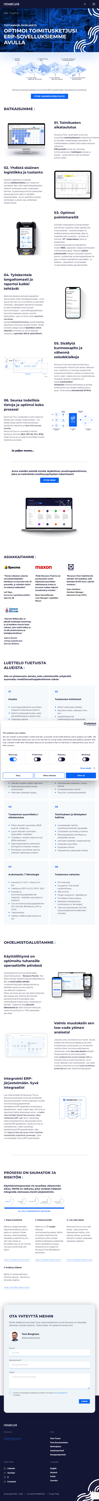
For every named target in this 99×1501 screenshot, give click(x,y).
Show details (85, 768)
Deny (18, 775)
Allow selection (49, 775)
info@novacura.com (12, 1438)
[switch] (35, 758)
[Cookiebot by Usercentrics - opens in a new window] (85, 724)
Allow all (81, 775)
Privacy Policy (54, 1494)
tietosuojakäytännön (61, 1393)
